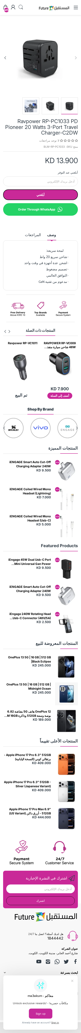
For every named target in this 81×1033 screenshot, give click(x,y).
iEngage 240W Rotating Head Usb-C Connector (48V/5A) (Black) (30, 616)
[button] (68, 140)
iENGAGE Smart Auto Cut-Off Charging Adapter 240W (30, 464)
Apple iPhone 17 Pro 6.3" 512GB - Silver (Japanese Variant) (27, 784)
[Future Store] (54, 11)
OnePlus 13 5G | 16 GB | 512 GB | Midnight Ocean (28, 686)
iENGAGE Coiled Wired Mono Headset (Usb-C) (30, 518)
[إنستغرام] (47, 961)
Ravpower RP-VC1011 (55, 343)
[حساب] (13, 7)
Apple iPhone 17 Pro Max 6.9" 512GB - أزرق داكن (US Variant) (30, 811)
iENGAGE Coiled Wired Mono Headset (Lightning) (30, 491)
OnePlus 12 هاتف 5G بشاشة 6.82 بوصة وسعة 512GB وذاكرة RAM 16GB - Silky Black (27, 714)
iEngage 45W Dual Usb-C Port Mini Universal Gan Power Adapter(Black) (29, 562)
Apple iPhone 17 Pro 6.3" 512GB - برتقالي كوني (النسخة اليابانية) (27, 757)
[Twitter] (66, 961)
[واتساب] (57, 961)
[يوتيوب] (38, 961)
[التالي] (76, 58)
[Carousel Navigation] (7, 331)
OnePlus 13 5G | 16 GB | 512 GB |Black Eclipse (29, 659)
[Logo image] (67, 428)
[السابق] (5, 58)
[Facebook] (75, 961)
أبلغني (40, 195)
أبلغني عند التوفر (68, 172)
